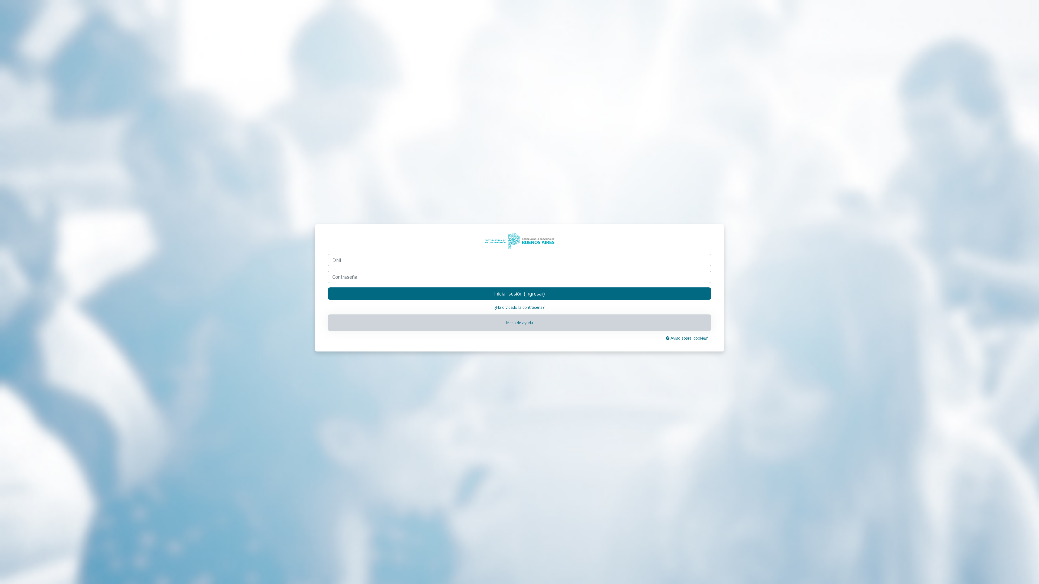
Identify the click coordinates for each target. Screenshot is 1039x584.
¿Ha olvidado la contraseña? (519, 307)
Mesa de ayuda (519, 322)
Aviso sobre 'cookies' (688, 338)
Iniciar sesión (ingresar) (519, 293)
